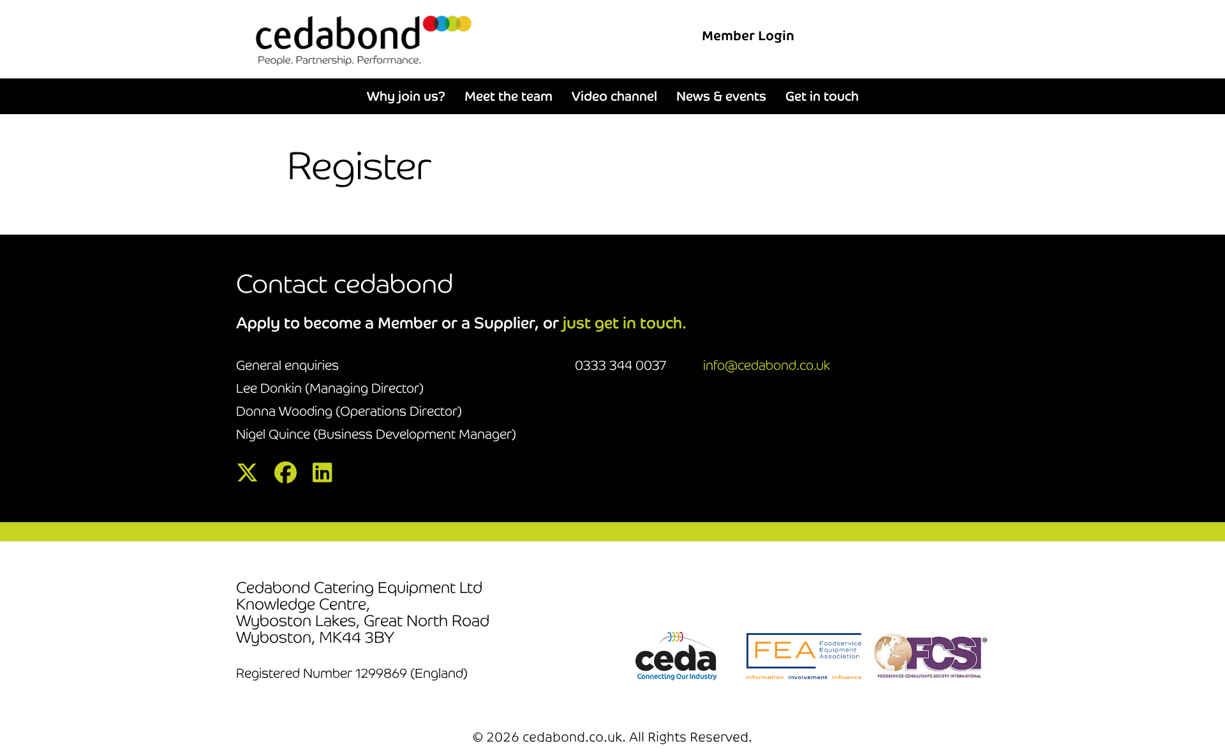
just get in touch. (625, 323)
